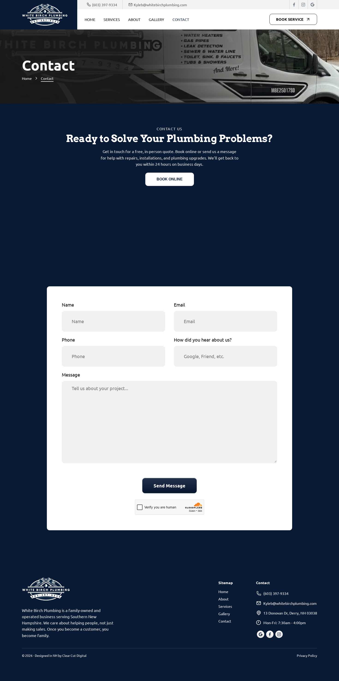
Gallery (156, 19)
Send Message (169, 486)
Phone (68, 339)
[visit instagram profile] (279, 634)
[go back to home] (46, 590)
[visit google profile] (260, 634)
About (134, 19)
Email (179, 304)
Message (71, 374)
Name (68, 304)
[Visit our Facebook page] (294, 4)
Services (112, 19)
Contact (180, 19)
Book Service (289, 19)
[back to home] (49, 14)
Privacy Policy (307, 655)
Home (90, 19)
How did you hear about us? (203, 339)
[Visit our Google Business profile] (312, 4)
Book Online (170, 179)
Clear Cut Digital (74, 655)
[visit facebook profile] (270, 634)
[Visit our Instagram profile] (303, 4)
